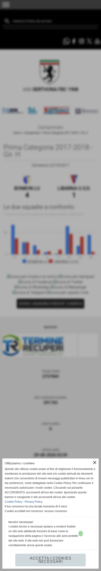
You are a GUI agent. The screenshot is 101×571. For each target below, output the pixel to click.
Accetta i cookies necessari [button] (50, 560)
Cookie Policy (13, 501)
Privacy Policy (34, 501)
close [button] (94, 462)
